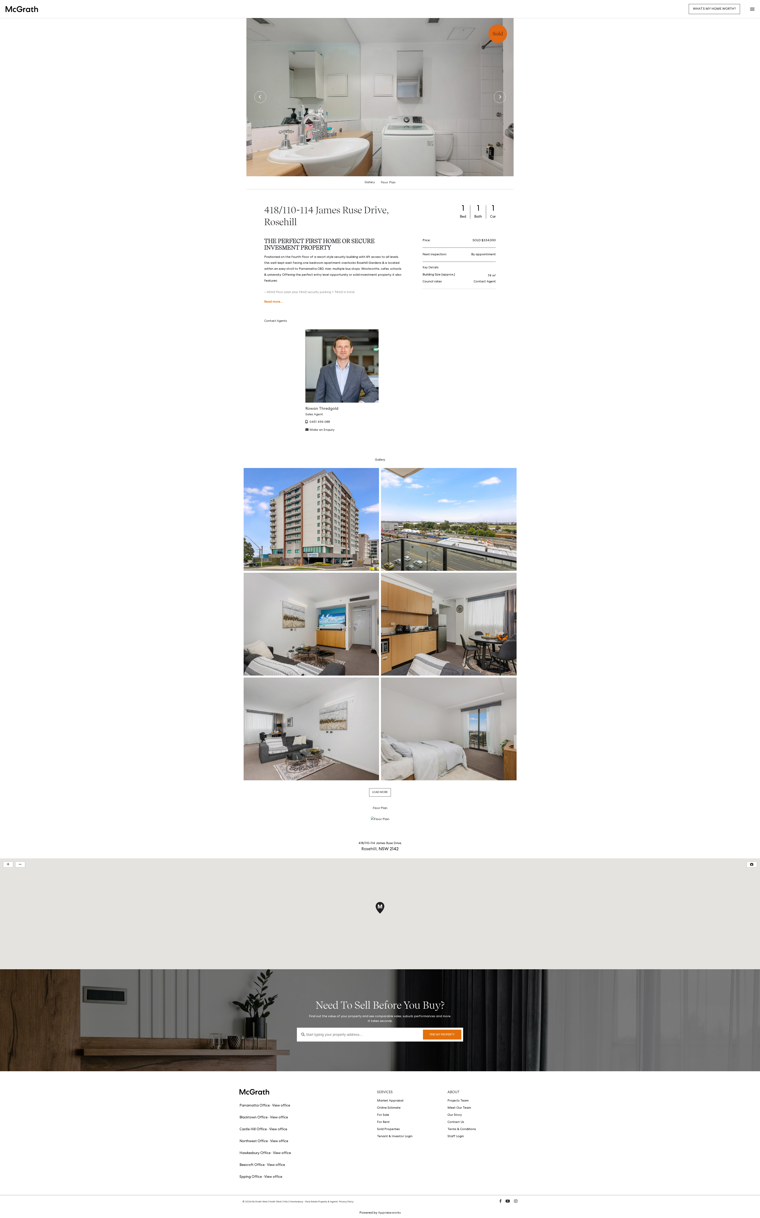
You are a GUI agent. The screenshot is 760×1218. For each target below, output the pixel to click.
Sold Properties (388, 1129)
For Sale (383, 1115)
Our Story (454, 1115)
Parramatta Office (254, 1105)
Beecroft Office (252, 1165)
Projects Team (458, 1101)
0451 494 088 (320, 422)
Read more (272, 302)
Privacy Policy (346, 1202)
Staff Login (455, 1136)
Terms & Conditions (461, 1129)
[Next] (500, 97)
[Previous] (260, 97)
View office (281, 1105)
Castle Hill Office (253, 1129)
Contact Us (455, 1122)
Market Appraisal (390, 1101)
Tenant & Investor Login (394, 1136)
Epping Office (250, 1177)
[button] (752, 9)
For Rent (383, 1122)
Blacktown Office (253, 1117)
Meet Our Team (459, 1108)
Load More (380, 792)
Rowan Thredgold (321, 409)
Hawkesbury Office (255, 1153)
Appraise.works (389, 1213)
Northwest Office (253, 1141)
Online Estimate (389, 1108)
